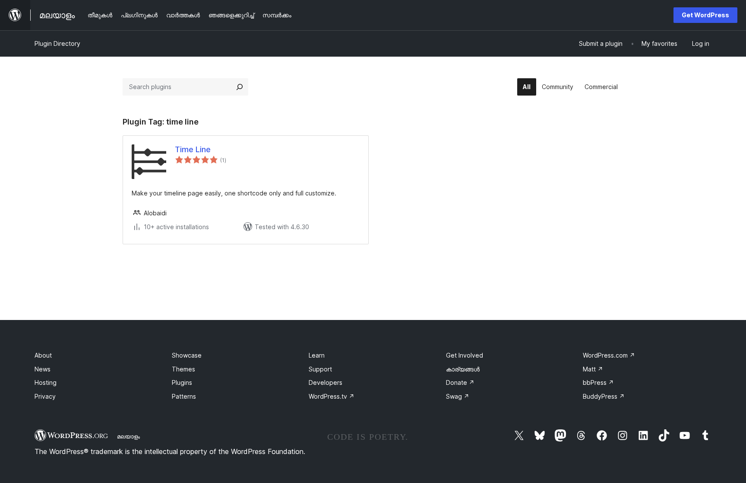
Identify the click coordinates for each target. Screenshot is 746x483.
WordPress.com (609, 355)
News (43, 369)
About (43, 355)
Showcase (187, 355)
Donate (460, 382)
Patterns (184, 396)
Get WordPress (705, 15)
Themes (183, 369)
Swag (457, 396)
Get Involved (464, 355)
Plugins (182, 382)
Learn (317, 355)
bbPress (598, 382)
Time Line (193, 149)
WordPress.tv (331, 396)
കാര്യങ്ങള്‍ (463, 369)
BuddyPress (604, 396)
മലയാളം (128, 436)
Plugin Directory (57, 43)
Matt (593, 369)
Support (320, 369)
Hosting (46, 382)
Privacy (45, 396)
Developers (325, 382)
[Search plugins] (239, 87)
